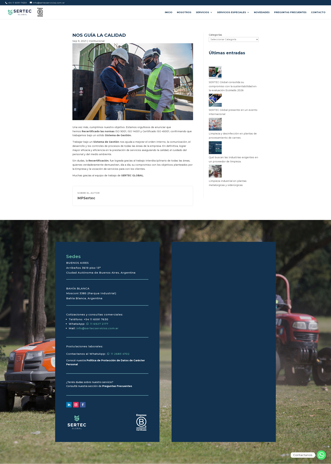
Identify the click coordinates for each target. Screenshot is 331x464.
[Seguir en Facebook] (83, 404)
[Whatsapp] (321, 455)
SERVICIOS (202, 12)
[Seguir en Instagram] (76, 404)
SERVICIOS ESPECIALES (231, 12)
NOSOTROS (184, 12)
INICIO (168, 12)
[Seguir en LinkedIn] (69, 404)
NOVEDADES (262, 12)
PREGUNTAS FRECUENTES (290, 12)
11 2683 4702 (120, 353)
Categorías (215, 34)
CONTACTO (318, 12)
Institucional (96, 41)
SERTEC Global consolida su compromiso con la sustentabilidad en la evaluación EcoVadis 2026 (233, 86)
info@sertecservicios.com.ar (98, 328)
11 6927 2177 (98, 323)
